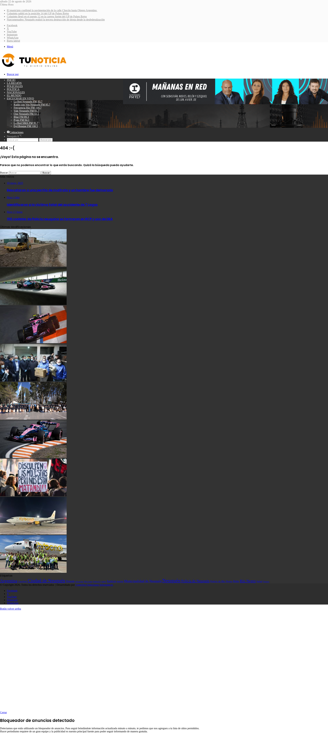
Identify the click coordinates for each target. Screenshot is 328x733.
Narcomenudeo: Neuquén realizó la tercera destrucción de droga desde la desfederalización (56, 19)
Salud (259, 581)
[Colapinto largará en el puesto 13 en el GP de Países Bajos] (33, 457)
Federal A (97, 581)
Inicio (11, 80)
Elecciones (88, 582)
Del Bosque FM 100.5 (26, 126)
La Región (14, 83)
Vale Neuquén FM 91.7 (26, 110)
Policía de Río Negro (221, 581)
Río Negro (248, 581)
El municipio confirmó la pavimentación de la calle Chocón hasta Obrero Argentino (52, 10)
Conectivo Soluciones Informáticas (94, 584)
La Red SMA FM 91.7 (26, 123)
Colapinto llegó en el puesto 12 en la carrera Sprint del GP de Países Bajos (47, 16)
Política (13, 89)
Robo (236, 581)
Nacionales (16, 92)
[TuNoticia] (34, 67)
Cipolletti (22, 581)
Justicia (111, 581)
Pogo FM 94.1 (21, 120)
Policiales (15, 86)
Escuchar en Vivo (20, 98)
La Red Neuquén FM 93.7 (28, 101)
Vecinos (266, 581)
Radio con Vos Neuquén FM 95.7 (32, 104)
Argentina (8, 580)
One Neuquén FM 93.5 (26, 113)
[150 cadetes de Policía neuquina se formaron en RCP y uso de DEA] (33, 418)
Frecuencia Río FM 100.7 (28, 107)
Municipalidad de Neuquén (143, 581)
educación (79, 582)
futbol (103, 581)
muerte (120, 581)
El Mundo (14, 95)
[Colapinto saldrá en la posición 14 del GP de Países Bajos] (33, 304)
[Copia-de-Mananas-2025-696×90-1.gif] (225, 103)
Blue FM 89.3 (21, 116)
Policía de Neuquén (195, 581)
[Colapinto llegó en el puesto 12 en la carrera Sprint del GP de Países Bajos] (33, 342)
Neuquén (171, 580)
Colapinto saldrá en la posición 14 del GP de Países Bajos (38, 13)
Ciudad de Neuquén (46, 580)
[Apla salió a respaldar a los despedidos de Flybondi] (33, 571)
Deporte (70, 581)
